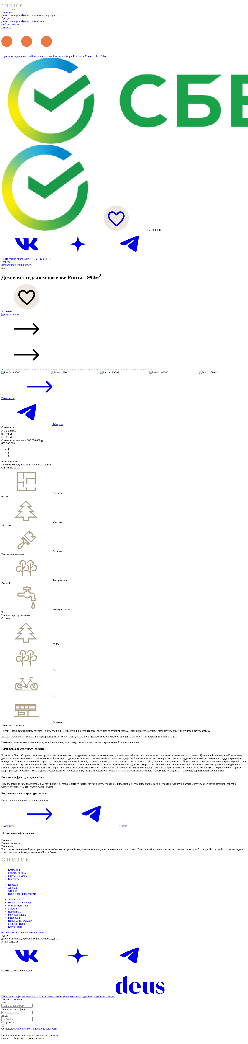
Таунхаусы (14, 15)
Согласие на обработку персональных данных (65, 996)
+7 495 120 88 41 (151, 229)
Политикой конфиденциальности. (37, 1028)
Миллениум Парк (18, 905)
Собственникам (10, 24)
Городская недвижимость (16, 56)
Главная (5, 261)
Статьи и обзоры (62, 56)
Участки (38, 15)
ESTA (102, 56)
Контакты (78, 56)
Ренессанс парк (17, 914)
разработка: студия (104, 996)
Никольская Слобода (20, 902)
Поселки (6, 27)
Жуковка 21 (14, 899)
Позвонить (8, 398)
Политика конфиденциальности (19, 996)
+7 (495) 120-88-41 (40, 258)
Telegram (57, 424)
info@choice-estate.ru (32, 932)
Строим (48, 56)
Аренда (5, 18)
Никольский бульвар (20, 920)
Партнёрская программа (15, 258)
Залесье (12, 908)
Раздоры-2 (14, 917)
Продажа (6, 12)
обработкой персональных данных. (38, 1035)
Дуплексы (27, 15)
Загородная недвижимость (16, 264)
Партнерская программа (22, 893)
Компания (37, 56)
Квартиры (49, 15)
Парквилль (14, 911)
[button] (124, 329)
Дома (4, 15)
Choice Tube (92, 56)
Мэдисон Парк (16, 923)
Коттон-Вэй (15, 926)
